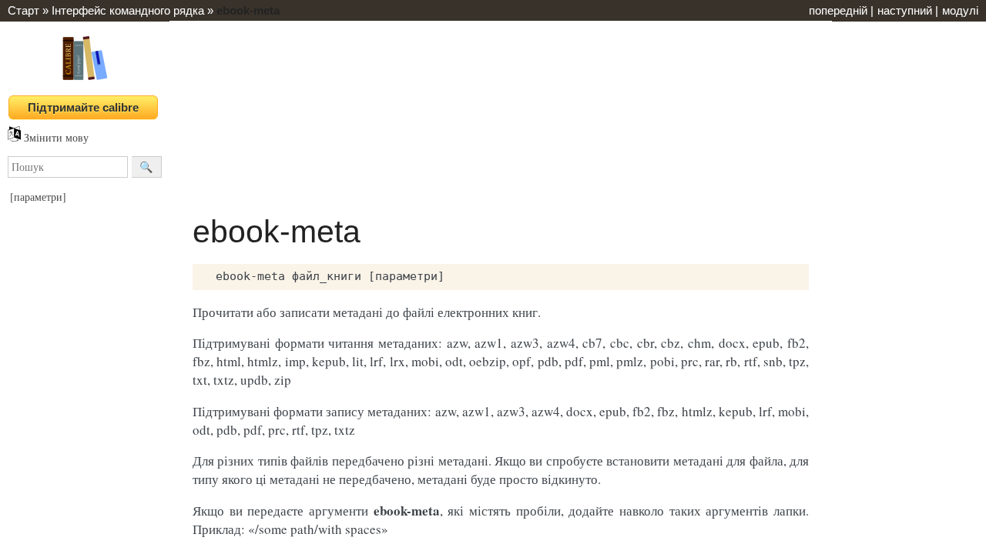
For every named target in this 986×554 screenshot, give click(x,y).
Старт (23, 10)
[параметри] (38, 196)
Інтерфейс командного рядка (128, 10)
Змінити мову (55, 137)
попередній (838, 10)
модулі (960, 10)
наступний (904, 10)
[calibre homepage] (84, 79)
